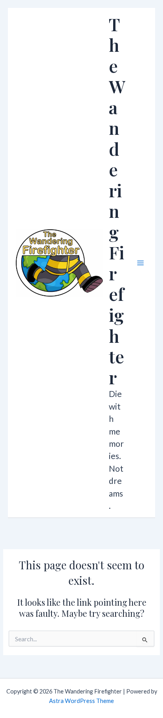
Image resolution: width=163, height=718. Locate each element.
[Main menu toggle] (140, 263)
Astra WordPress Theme (81, 700)
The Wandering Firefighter (117, 201)
